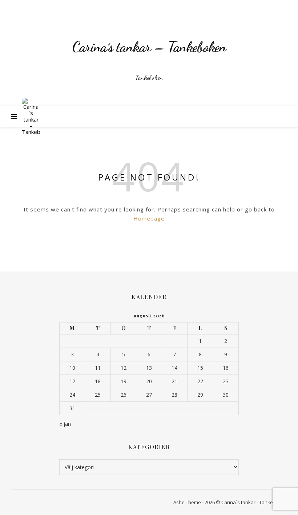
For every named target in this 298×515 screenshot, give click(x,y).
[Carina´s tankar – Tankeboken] (149, 53)
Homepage (149, 218)
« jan (65, 423)
